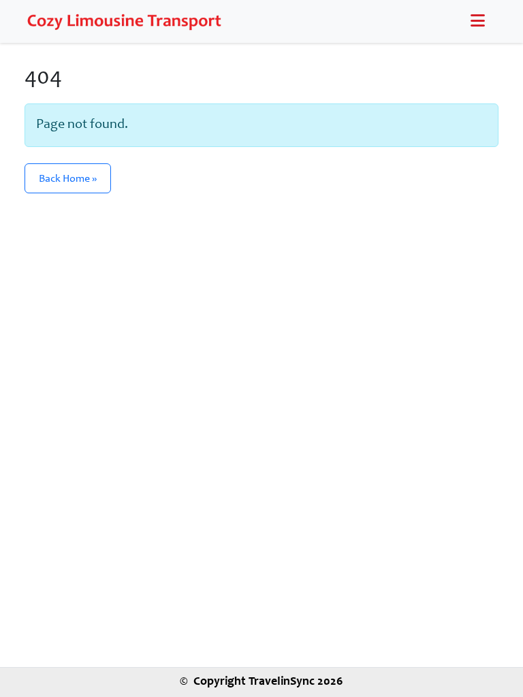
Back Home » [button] (68, 179)
